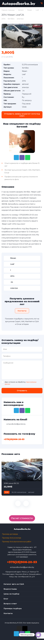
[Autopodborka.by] (18, 3)
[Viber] (22, 157)
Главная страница (8, 10)
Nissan (29, 10)
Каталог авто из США (14, 584)
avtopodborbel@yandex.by (22, 567)
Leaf (37, 10)
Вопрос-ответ (10, 604)
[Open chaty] (38, 634)
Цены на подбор (11, 594)
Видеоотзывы (10, 589)
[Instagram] (19, 628)
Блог (6, 599)
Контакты (8, 613)
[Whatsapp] (27, 157)
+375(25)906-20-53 (26, 215)
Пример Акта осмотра (11, 538)
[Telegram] (16, 157)
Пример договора (10, 534)
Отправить (22, 391)
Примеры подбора (12, 608)
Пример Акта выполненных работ (16, 542)
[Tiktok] (24, 628)
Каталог (21, 10)
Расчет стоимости (22, 518)
